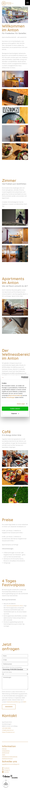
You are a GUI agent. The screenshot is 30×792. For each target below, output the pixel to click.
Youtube (6, 772)
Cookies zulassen (15, 408)
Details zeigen (21, 403)
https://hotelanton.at (8, 732)
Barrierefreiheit (7, 759)
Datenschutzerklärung (15, 395)
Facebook (6, 768)
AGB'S (24, 702)
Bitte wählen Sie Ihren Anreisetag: (12, 667)
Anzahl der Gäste (7, 672)
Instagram (7, 770)
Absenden (8, 706)
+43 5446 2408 (6, 728)
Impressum (5, 753)
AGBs (3, 755)
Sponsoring (6, 751)
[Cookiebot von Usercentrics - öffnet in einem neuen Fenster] (21, 377)
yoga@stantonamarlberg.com (10, 764)
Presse (4, 749)
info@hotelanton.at (7, 730)
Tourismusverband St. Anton (14, 605)
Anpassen (14, 413)
